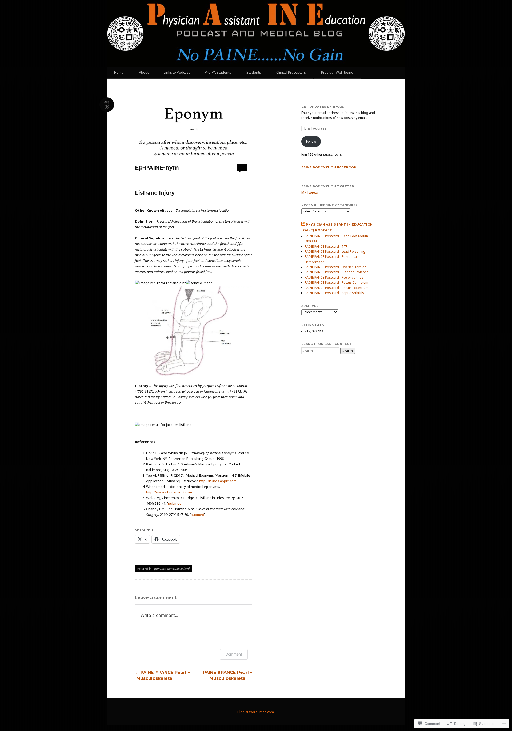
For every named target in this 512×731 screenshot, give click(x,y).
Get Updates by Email (322, 107)
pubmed (175, 503)
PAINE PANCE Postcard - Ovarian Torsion (335, 267)
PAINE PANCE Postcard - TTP (326, 246)
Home (119, 72)
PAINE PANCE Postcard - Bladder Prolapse (337, 272)
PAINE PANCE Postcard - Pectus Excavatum (337, 288)
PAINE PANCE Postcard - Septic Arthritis (334, 293)
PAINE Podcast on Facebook (329, 167)
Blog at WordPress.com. (256, 712)
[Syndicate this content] (303, 224)
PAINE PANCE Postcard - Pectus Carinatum (336, 282)
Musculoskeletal (178, 569)
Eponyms (159, 569)
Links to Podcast (177, 72)
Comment (233, 654)
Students (253, 72)
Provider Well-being (337, 72)
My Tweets (309, 192)
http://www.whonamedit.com (169, 492)
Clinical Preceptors (291, 72)
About (144, 72)
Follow (311, 141)
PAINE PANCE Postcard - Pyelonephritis (334, 277)
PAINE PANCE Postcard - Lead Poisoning (335, 251)
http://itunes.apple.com (218, 481)
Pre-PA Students (218, 72)
